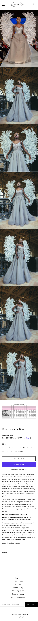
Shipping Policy (18, 591)
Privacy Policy (18, 581)
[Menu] (3, 4)
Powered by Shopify (19, 617)
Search (17, 578)
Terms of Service (18, 594)
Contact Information (18, 597)
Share (4, 552)
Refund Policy (18, 588)
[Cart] (34, 4)
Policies (18, 584)
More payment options (18, 469)
